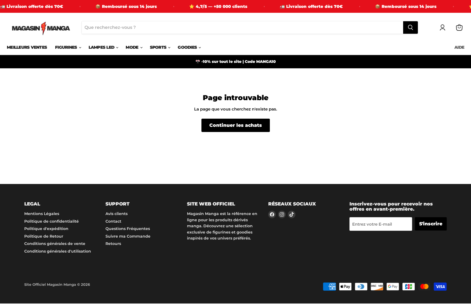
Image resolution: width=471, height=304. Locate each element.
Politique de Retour (43, 236)
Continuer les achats (235, 125)
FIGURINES (66, 47)
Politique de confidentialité (51, 221)
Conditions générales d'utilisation (57, 251)
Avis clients (116, 213)
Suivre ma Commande (127, 236)
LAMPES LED (102, 47)
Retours (113, 243)
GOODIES (188, 47)
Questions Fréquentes (127, 228)
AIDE (459, 47)
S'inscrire (430, 223)
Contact (113, 221)
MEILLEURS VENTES (27, 47)
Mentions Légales (41, 213)
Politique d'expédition (46, 228)
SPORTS (159, 47)
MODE (132, 47)
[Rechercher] (410, 27)
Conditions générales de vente (54, 243)
